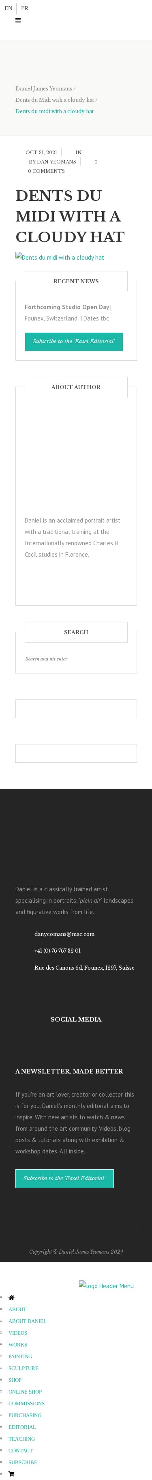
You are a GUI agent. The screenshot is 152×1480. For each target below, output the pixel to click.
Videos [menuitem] (18, 1333)
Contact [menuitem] (21, 1451)
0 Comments (46, 171)
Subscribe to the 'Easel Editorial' (74, 341)
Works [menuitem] (18, 1345)
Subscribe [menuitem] (23, 1462)
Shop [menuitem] (15, 1380)
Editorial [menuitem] (22, 1427)
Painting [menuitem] (20, 1356)
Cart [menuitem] (27, 1474)
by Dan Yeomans (52, 162)
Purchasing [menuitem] (25, 1415)
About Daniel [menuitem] (28, 1321)
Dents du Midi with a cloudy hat (54, 100)
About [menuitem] (17, 1309)
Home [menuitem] (27, 1298)
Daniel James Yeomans (43, 89)
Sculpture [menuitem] (24, 1368)
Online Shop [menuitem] (25, 1392)
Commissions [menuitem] (27, 1403)
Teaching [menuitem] (22, 1439)
